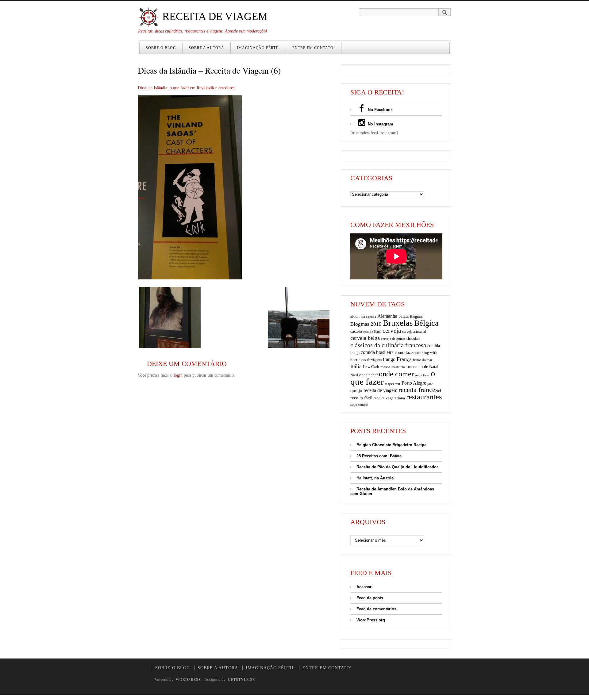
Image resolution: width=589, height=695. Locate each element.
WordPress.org (370, 620)
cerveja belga (365, 338)
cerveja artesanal (414, 331)
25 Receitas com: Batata (379, 456)
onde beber (368, 375)
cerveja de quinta (393, 338)
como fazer (404, 352)
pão (430, 383)
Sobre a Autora (206, 48)
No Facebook (380, 109)
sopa (353, 404)
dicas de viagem (370, 360)
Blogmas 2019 (366, 324)
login (178, 375)
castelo (356, 331)
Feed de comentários (376, 609)
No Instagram (380, 124)
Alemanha (387, 316)
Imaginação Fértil (258, 48)
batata (403, 316)
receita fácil (361, 397)
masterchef (399, 367)
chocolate (413, 338)
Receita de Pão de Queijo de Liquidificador (397, 467)
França (404, 359)
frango (389, 359)
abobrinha (357, 316)
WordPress (188, 680)
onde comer (396, 374)
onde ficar (422, 375)
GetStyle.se (241, 680)
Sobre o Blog (161, 48)
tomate (363, 404)
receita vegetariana (389, 398)
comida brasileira (377, 352)
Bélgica (426, 323)
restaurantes (424, 397)
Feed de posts (369, 598)
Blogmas (416, 316)
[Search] (445, 12)
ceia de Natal (372, 331)
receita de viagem (380, 390)
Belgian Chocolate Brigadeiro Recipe (391, 445)
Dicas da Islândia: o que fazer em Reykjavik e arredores (186, 88)
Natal (354, 375)
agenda (371, 316)
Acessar (363, 587)
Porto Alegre (414, 383)
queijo (356, 390)
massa (385, 367)
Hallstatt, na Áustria (375, 478)
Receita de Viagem (214, 16)
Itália (356, 366)
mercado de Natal (423, 366)
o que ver (392, 383)
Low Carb (371, 367)
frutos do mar (422, 360)
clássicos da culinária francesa (388, 345)
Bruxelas (398, 323)
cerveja (392, 330)
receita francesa (419, 390)
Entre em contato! (313, 48)
